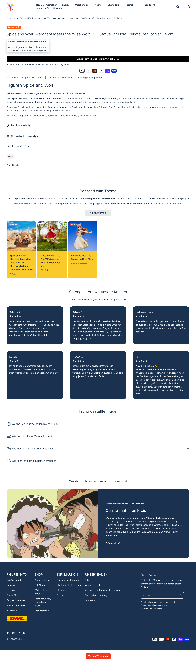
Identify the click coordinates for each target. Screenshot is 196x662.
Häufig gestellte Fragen (69, 585)
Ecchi (10, 156)
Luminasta (12, 590)
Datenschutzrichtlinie (150, 608)
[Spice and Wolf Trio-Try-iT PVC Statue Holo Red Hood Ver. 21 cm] (52, 236)
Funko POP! (12, 610)
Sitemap (61, 595)
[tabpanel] (98, 523)
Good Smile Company (147, 528)
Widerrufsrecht (92, 585)
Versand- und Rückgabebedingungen (103, 590)
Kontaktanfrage (42, 580)
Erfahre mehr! (113, 543)
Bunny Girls (12, 595)
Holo (36, 203)
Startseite (11, 18)
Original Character (16, 600)
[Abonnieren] (180, 595)
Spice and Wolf (26, 18)
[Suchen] (177, 6)
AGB (87, 580)
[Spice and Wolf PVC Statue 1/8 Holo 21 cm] (82, 236)
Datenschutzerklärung (96, 595)
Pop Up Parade (14, 580)
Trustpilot (114, 299)
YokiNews (40, 585)
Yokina (18, 639)
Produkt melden (14, 165)
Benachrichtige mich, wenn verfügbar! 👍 (98, 58)
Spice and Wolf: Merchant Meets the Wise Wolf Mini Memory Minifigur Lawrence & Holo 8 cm (21, 262)
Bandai (166, 528)
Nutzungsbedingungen (151, 605)
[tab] (74, 481)
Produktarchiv (42, 610)
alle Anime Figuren (25, 50)
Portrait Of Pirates (16, 605)
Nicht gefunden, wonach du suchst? (43, 602)
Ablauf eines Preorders (68, 580)
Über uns (61, 590)
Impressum (90, 600)
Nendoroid (12, 585)
